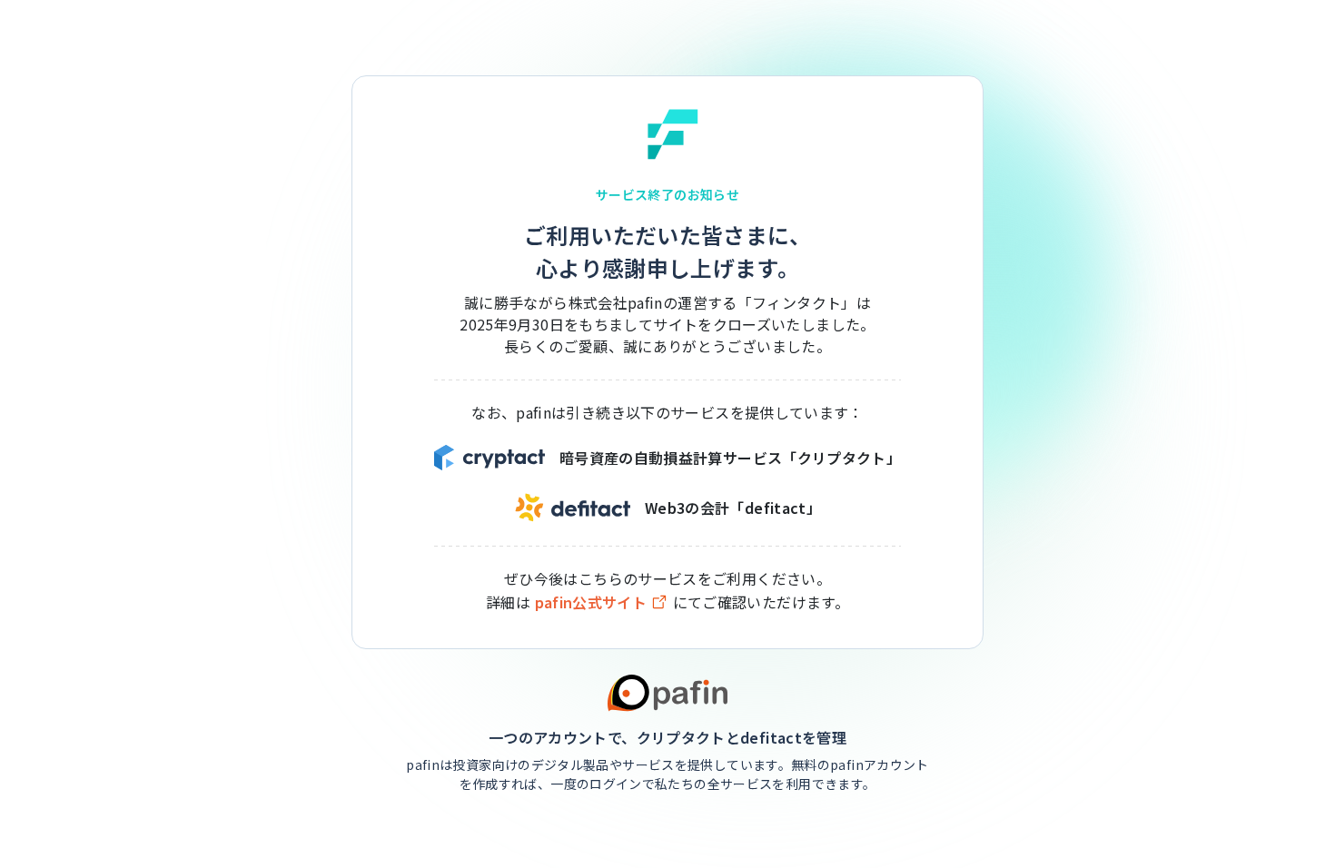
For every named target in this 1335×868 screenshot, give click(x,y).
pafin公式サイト (591, 602)
